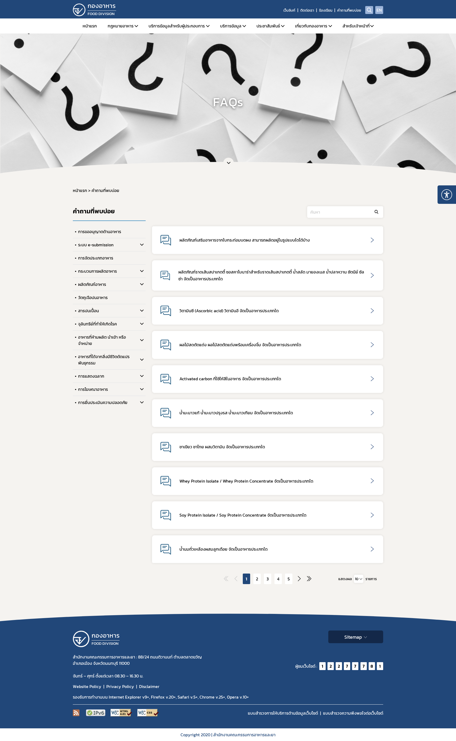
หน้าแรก (90, 26)
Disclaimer (149, 686)
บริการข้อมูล (230, 26)
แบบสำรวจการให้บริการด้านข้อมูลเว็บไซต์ (283, 713)
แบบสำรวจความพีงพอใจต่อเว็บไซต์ (353, 713)
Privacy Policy (120, 686)
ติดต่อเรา (307, 10)
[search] (369, 10)
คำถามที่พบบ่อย (349, 10)
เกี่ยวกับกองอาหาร (311, 26)
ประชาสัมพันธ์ (268, 26)
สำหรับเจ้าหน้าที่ (356, 26)
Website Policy (87, 686)
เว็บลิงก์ (289, 10)
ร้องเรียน (325, 10)
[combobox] (358, 579)
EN (379, 10)
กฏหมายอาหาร (121, 26)
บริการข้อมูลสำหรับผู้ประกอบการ (177, 26)
